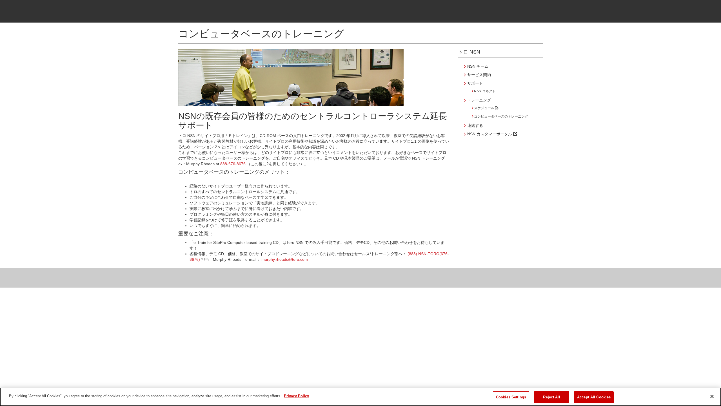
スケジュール (484, 108)
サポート (475, 83)
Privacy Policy (296, 396)
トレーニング (479, 100)
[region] (360, 397)
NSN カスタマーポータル (490, 134)
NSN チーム (477, 66)
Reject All (551, 397)
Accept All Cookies (594, 397)
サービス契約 (479, 74)
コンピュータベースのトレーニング (501, 116)
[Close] (712, 396)
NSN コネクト (485, 91)
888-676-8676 (233, 164)
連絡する (475, 125)
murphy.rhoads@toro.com (284, 259)
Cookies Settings (511, 397)
